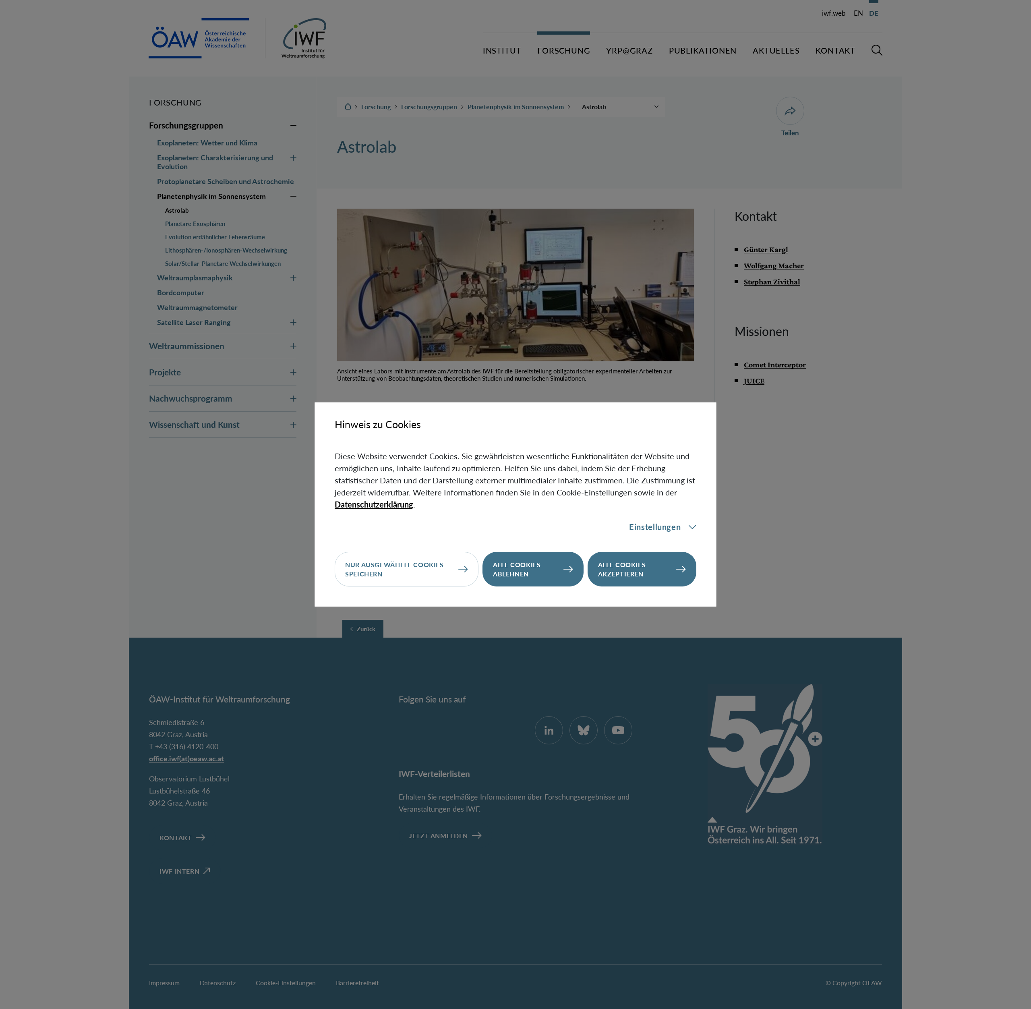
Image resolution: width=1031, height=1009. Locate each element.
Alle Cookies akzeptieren (622, 569)
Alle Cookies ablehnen (517, 569)
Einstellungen (655, 527)
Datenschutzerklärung (374, 504)
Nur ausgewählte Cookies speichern (394, 569)
